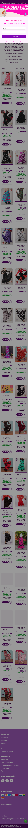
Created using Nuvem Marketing (14, 41)
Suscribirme (14, 37)
